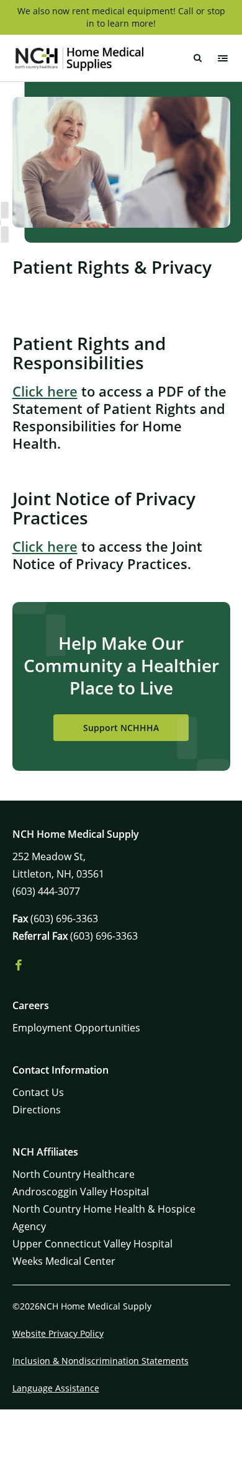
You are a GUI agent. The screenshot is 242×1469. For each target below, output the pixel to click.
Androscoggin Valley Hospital (80, 1191)
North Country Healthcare (73, 1174)
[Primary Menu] (222, 58)
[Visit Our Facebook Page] (18, 965)
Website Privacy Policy (58, 1333)
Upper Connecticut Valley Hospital (92, 1244)
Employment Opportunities (76, 1028)
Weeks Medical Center (63, 1261)
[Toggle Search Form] (197, 58)
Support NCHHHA (121, 728)
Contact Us (38, 1092)
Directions (36, 1109)
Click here (45, 391)
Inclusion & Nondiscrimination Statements (100, 1361)
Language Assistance (55, 1388)
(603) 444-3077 (46, 891)
